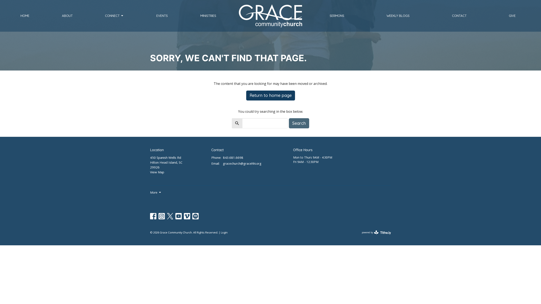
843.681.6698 (233, 157)
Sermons (337, 16)
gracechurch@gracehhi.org (242, 163)
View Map (157, 172)
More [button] (153, 192)
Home (24, 16)
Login (224, 232)
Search (299, 123)
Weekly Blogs (398, 16)
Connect (112, 16)
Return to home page (271, 95)
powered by (374, 236)
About (67, 16)
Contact (459, 16)
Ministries (208, 16)
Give (512, 16)
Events (162, 16)
